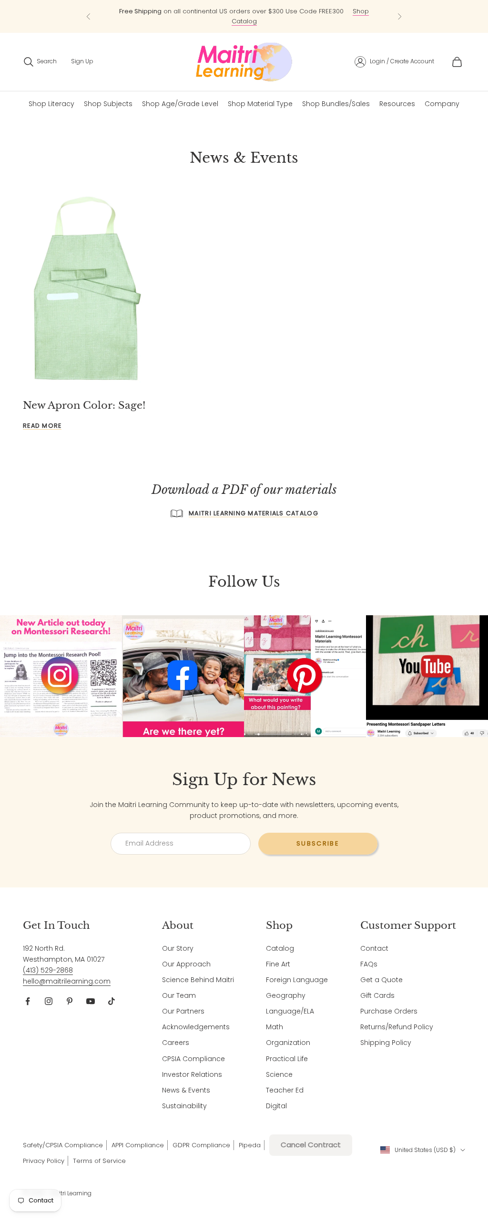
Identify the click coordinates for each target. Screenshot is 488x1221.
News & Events (186, 1090)
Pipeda (250, 1145)
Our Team (179, 995)
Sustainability (184, 1106)
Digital (276, 1106)
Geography (285, 995)
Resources (397, 103)
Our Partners (183, 1011)
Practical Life (287, 1058)
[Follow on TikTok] (111, 1001)
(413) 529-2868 (48, 970)
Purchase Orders (388, 1011)
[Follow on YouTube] (90, 1001)
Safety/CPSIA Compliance (63, 1145)
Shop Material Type (260, 103)
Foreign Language (297, 980)
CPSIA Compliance (193, 1058)
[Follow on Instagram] (48, 1001)
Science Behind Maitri (198, 980)
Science (279, 1074)
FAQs (368, 964)
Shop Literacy (51, 103)
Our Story (177, 948)
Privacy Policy (43, 1160)
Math (274, 1027)
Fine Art (278, 964)
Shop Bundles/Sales (336, 103)
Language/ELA (290, 1011)
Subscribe (317, 843)
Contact (374, 948)
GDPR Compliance (201, 1145)
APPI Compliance (138, 1145)
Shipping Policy (385, 1042)
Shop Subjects (108, 103)
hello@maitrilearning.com (67, 981)
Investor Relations (192, 1074)
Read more (42, 426)
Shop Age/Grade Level (180, 103)
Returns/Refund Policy (396, 1027)
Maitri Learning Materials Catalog (253, 513)
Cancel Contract (311, 1145)
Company (442, 103)
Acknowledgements (196, 1027)
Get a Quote (381, 980)
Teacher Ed (285, 1090)
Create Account (412, 61)
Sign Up (82, 61)
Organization (288, 1042)
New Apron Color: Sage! (84, 405)
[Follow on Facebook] (27, 1001)
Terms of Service (99, 1160)
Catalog (280, 948)
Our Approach (186, 964)
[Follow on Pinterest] (69, 1001)
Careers (175, 1042)
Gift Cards (377, 995)
